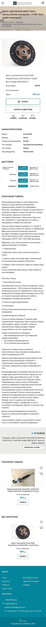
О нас (4, 577)
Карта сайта (7, 588)
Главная (4, 22)
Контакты (6, 581)
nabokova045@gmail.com (14, 607)
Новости (5, 585)
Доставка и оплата (30, 577)
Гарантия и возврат (31, 581)
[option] (23, 52)
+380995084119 (11, 604)
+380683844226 (10, 600)
